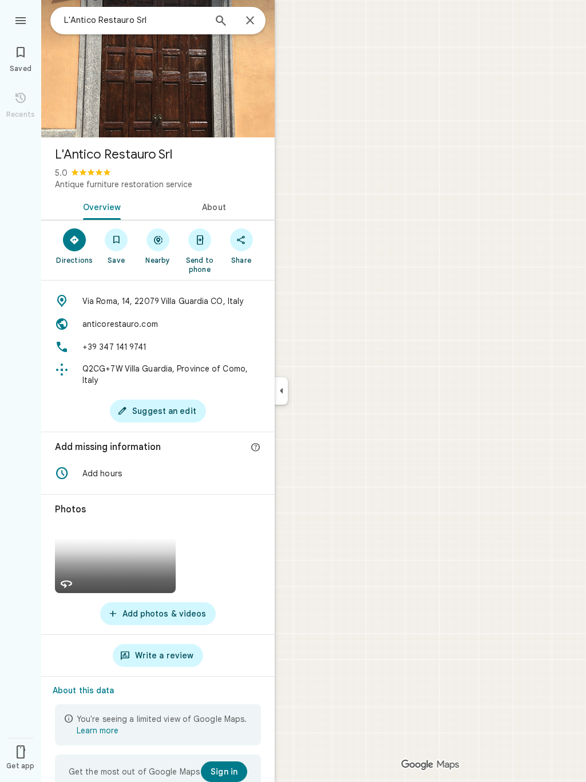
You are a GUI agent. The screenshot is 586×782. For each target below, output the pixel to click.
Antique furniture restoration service (123, 184)
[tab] (99, 206)
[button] (158, 473)
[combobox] (134, 20)
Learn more (97, 730)
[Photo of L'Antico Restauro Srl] (158, 68)
